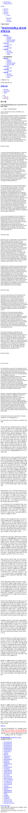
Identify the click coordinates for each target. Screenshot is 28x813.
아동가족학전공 (8, 770)
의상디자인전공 (8, 776)
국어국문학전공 (8, 742)
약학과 (5, 793)
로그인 (5, 10)
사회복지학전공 (8, 771)
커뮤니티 (6, 97)
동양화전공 (7, 796)
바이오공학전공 (8, 784)
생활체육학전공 (8, 792)
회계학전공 (7, 762)
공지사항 (6, 98)
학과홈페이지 (6, 739)
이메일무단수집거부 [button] (15, 737)
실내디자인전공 (8, 800)
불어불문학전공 (8, 748)
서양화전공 (7, 798)
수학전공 (6, 785)
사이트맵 (6, 12)
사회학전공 (7, 757)
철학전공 (6, 754)
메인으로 (6, 9)
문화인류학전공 (8, 759)
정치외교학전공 (8, 773)
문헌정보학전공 (8, 767)
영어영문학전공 (8, 746)
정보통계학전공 (8, 787)
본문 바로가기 (7, 2)
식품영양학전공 (8, 790)
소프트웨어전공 (8, 782)
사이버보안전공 (8, 781)
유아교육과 (7, 775)
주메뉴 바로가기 (8, 3)
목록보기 (3, 725)
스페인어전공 (7, 751)
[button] (5, 737)
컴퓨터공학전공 (8, 778)
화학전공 (6, 789)
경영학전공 (7, 760)
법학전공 (6, 765)
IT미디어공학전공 (8, 779)
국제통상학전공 (8, 764)
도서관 (2, 6)
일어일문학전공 (8, 743)
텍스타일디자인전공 (9, 803)
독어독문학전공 (8, 750)
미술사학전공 (7, 756)
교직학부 (6, 795)
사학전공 (6, 753)
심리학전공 (7, 768)
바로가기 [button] (6, 13)
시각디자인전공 (8, 801)
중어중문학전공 (8, 745)
